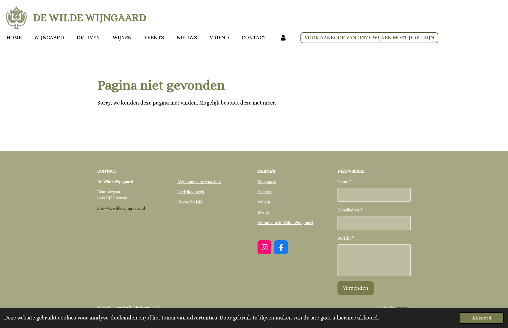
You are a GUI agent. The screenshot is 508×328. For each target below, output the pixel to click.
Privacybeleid (189, 202)
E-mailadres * (349, 210)
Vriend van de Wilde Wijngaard (285, 222)
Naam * (344, 181)
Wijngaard (267, 181)
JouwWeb (403, 308)
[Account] (283, 37)
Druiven (265, 191)
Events (264, 212)
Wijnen (264, 202)
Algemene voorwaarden (199, 181)
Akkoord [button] (482, 318)
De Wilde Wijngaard (89, 17)
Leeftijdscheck (190, 191)
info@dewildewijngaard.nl (121, 208)
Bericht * (345, 238)
